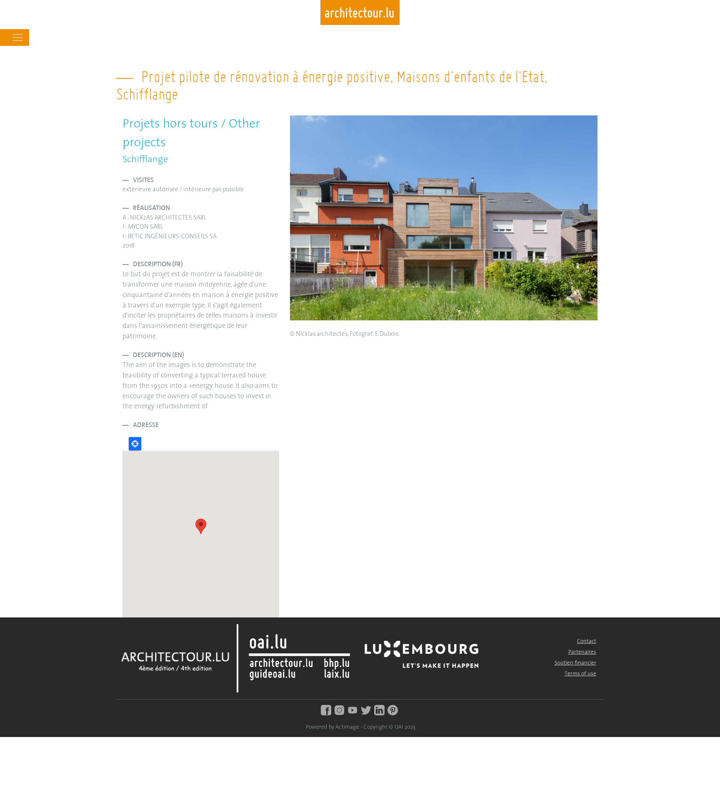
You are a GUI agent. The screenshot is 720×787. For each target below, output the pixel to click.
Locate (135, 443)
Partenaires (582, 652)
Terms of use (580, 674)
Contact (586, 641)
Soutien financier (575, 663)
